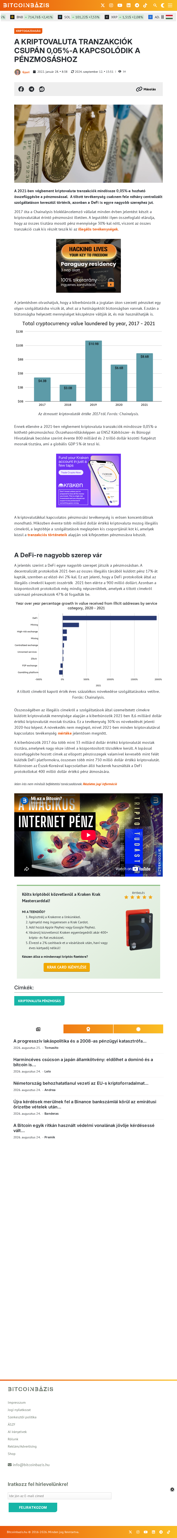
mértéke (65, 733)
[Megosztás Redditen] (41, 89)
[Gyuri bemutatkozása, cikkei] (17, 72)
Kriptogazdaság (28, 30)
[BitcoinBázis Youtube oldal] (119, 5)
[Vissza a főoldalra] (26, 4)
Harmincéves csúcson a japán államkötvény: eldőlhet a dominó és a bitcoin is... (83, 1062)
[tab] (38, 1029)
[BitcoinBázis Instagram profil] (111, 5)
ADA (158, 17)
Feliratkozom (33, 1507)
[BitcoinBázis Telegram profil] (137, 5)
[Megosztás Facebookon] (21, 89)
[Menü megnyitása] (170, 5)
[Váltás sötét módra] (163, 5)
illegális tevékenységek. (98, 229)
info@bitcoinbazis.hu (31, 1464)
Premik (49, 1137)
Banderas (51, 1113)
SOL (69, 17)
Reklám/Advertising (22, 1446)
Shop (12, 1453)
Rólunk (13, 1439)
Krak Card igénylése (67, 967)
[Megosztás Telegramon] (31, 89)
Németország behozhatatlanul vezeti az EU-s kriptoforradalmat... (81, 1083)
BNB (22, 17)
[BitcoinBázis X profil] (103, 5)
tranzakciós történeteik (47, 534)
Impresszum (17, 1402)
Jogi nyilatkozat (19, 1410)
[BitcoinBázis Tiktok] (145, 5)
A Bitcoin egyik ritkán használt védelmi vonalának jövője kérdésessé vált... (84, 1128)
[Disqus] (88, 1202)
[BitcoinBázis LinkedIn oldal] (129, 5)
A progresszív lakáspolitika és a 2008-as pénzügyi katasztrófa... (80, 1041)
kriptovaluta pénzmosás (39, 1001)
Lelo (47, 1071)
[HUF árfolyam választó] (169, 17)
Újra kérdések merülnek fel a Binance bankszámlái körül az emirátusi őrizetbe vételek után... (84, 1104)
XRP (114, 17)
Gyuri (26, 72)
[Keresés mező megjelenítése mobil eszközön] (156, 5)
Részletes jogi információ (100, 784)
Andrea (49, 1090)
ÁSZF (11, 1424)
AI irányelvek (17, 1432)
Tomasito (51, 1047)
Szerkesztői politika (22, 1417)
